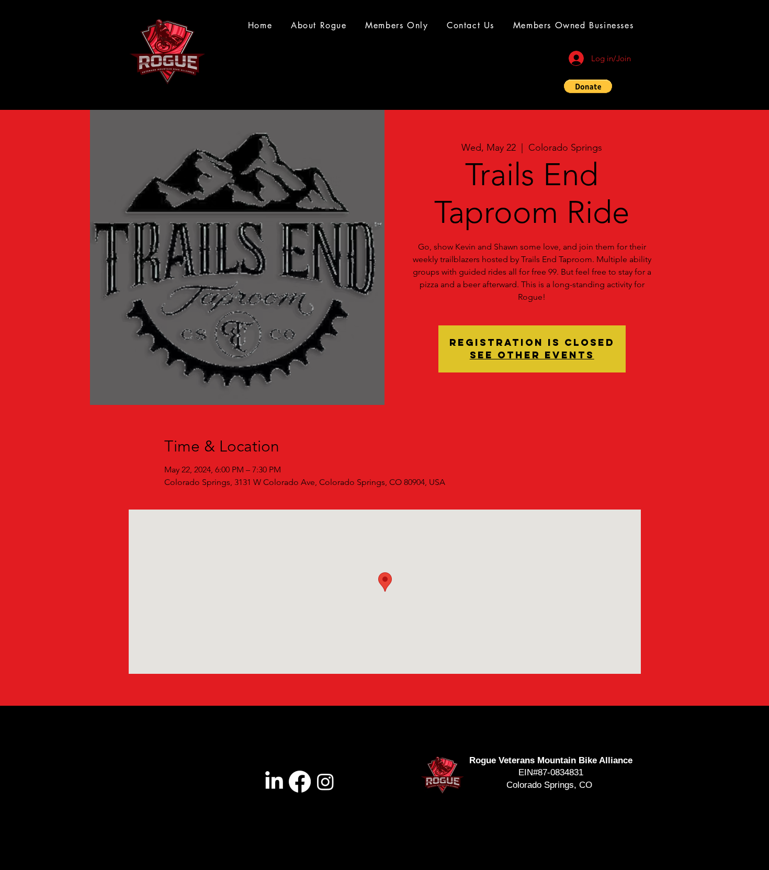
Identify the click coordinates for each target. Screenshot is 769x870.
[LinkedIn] (274, 782)
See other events (532, 355)
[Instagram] (325, 782)
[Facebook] (300, 782)
